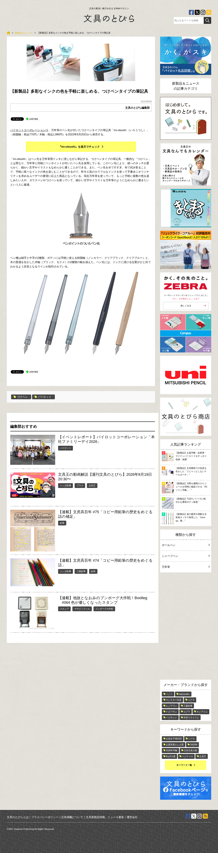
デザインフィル (82, 608)
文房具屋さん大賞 (175, 744)
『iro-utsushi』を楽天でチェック (79, 146)
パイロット (44, 396)
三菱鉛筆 (81, 571)
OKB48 (193, 744)
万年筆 (166, 566)
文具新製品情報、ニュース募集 (105, 817)
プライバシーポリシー (45, 817)
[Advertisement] (185, 627)
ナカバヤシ (171, 711)
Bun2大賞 (170, 756)
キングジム (202, 711)
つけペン (22, 396)
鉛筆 (62, 523)
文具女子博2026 (174, 738)
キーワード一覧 (184, 765)
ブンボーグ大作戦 (104, 608)
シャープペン (170, 556)
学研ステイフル (191, 717)
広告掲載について (72, 817)
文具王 (92, 485)
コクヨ (191, 700)
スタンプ (64, 608)
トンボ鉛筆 (65, 485)
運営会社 (132, 817)
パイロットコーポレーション (28, 130)
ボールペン (168, 545)
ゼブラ (186, 711)
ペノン (169, 694)
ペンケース (187, 756)
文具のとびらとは (18, 817)
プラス (80, 485)
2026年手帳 (171, 750)
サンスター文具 (173, 700)
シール (191, 738)
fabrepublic (184, 694)
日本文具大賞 (190, 750)
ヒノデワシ (171, 706)
